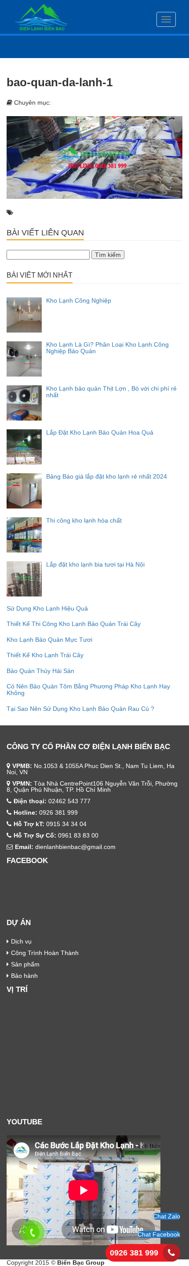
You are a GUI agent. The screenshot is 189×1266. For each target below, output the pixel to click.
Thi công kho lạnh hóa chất (84, 520)
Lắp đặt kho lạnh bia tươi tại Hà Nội (95, 564)
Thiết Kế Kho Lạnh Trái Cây (45, 655)
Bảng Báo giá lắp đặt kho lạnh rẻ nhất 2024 (106, 476)
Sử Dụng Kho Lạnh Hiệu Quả (47, 608)
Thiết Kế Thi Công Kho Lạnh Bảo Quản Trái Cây (74, 623)
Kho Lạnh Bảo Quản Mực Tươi (49, 639)
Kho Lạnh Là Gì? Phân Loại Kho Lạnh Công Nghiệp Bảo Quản (107, 348)
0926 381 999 (134, 1252)
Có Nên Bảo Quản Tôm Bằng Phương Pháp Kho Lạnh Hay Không (88, 689)
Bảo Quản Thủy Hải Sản (40, 670)
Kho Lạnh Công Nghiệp (78, 300)
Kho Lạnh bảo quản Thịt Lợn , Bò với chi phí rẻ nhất (111, 392)
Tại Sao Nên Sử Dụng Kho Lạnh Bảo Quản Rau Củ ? (80, 708)
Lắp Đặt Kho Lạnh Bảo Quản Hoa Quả (99, 432)
